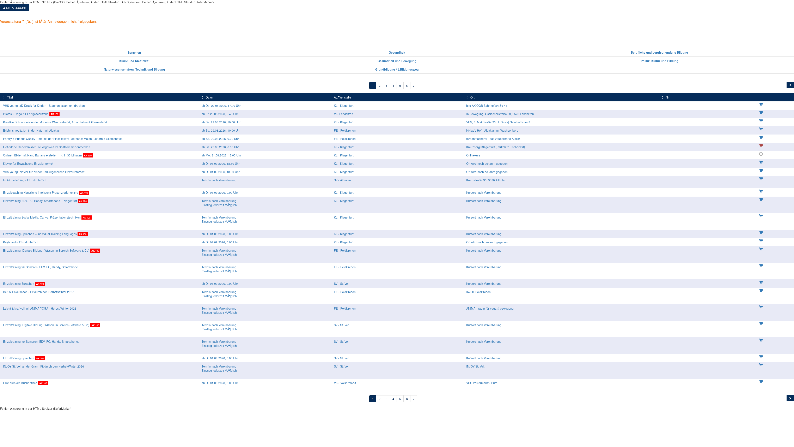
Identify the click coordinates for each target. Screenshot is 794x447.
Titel (9, 97)
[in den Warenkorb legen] (761, 104)
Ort (472, 97)
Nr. (667, 97)
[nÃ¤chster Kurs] (790, 85)
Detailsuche (15, 8)
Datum (209, 97)
